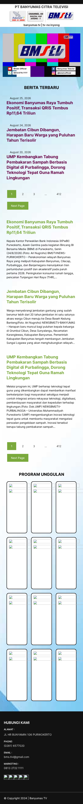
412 (59, 194)
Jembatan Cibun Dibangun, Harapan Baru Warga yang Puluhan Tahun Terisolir (41, 135)
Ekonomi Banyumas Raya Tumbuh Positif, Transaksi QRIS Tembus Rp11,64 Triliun (40, 108)
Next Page (18, 205)
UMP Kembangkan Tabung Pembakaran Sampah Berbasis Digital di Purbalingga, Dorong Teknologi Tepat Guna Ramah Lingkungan (37, 167)
